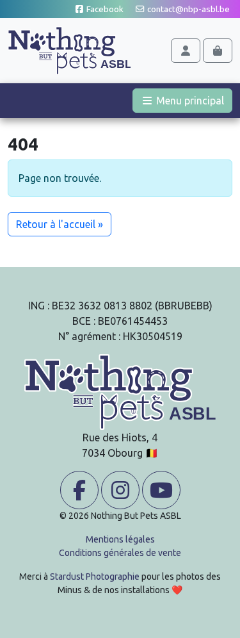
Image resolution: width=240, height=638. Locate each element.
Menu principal (193, 100)
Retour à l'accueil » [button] (59, 224)
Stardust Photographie (95, 576)
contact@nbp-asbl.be (187, 9)
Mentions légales (120, 539)
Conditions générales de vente (120, 553)
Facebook (104, 9)
